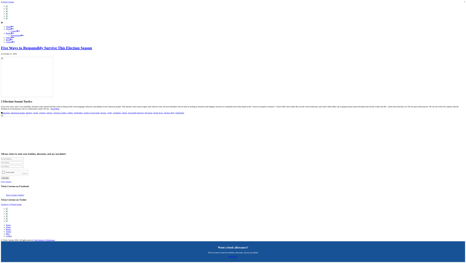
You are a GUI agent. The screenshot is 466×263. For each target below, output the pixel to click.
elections (6, 113)
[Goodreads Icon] (7, 14)
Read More (55, 109)
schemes (42, 113)
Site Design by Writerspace (44, 240)
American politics (60, 113)
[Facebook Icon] (7, 11)
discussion (148, 113)
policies (49, 113)
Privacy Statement (6, 182)
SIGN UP (233, 257)
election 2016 (169, 113)
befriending (78, 113)
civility (109, 113)
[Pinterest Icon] (7, 18)
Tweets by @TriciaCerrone (11, 204)
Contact (14, 31)
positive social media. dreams (95, 113)
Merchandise (16, 35)
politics (70, 113)
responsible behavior (136, 113)
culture (124, 113)
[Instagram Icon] (7, 6)
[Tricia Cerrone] (7, 2)
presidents (117, 113)
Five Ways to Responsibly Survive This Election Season (46, 48)
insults (35, 113)
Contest (9, 42)
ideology (29, 113)
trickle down (158, 113)
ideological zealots (18, 113)
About (8, 29)
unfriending (179, 113)
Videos (8, 38)
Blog (8, 40)
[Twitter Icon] (7, 16)
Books (8, 33)
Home (8, 27)
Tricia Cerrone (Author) (15, 195)
